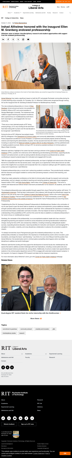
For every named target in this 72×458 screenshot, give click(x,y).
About (3, 400)
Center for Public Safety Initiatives (45, 257)
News (58, 7)
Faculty (49, 13)
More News (34, 318)
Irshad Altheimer (6, 98)
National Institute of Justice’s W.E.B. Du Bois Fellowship (36, 143)
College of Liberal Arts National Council (36, 194)
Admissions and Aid (40, 13)
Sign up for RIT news (27, 424)
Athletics (40, 407)
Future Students (6, 1)
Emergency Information (7, 448)
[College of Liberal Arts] (14, 348)
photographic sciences (9, 192)
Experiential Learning (28, 13)
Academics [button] (17, 13)
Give (69, 1)
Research (55, 13)
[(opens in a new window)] (3, 367)
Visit (63, 1)
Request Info (59, 1)
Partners (39, 1)
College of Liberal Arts (12, 18)
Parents (21, 1)
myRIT (67, 7)
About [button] (9, 13)
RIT (2, 18)
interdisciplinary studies (9, 333)
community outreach (26, 329)
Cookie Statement (38, 453)
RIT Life (39, 403)
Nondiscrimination (41, 446)
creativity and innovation (42, 329)
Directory (63, 7)
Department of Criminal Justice (27, 136)
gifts (54, 329)
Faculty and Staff (28, 1)
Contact (61, 13)
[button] (70, 13)
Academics (4, 403)
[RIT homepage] (10, 7)
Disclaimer (4, 446)
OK (65, 453)
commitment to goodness (10, 329)
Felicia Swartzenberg (20, 23)
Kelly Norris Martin (24, 182)
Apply (66, 1)
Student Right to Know (42, 444)
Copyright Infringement (43, 448)
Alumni (34, 1)
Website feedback (9, 424)
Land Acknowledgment (7, 444)
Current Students (15, 1)
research (21, 333)
